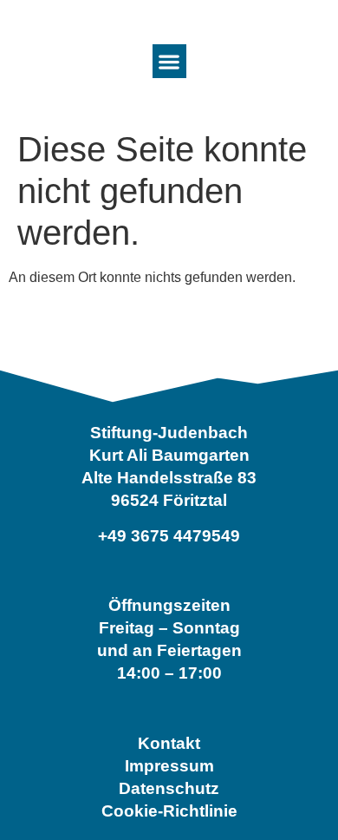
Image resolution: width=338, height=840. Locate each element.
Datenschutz (169, 788)
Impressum (169, 766)
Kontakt (169, 743)
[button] (169, 61)
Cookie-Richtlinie (169, 811)
